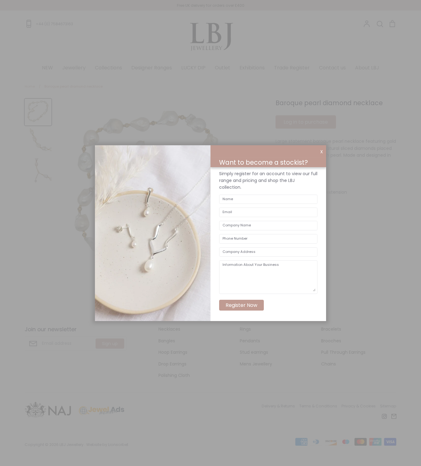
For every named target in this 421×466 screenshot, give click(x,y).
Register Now (241, 305)
